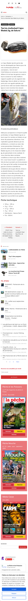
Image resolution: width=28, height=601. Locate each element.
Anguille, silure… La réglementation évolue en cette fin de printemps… (15, 348)
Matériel (12, 24)
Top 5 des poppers (15, 256)
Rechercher (4, 543)
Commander (19, 536)
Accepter (14, 589)
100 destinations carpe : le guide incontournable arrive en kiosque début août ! (16, 294)
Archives (14, 434)
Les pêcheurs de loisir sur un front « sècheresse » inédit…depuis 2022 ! (14, 326)
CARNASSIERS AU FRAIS (17, 250)
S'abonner (19, 431)
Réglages (14, 593)
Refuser (14, 597)
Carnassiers (5, 24)
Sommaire (8, 431)
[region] (14, 587)
